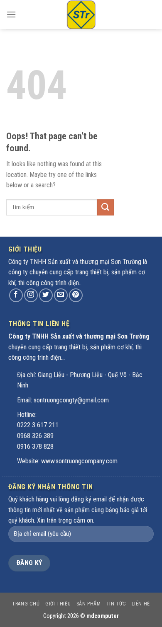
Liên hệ (141, 604)
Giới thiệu (58, 604)
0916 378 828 (35, 446)
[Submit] (105, 207)
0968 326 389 (35, 436)
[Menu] (11, 14)
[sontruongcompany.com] (81, 14)
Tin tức (116, 604)
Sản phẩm (88, 604)
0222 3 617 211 (38, 425)
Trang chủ (26, 604)
